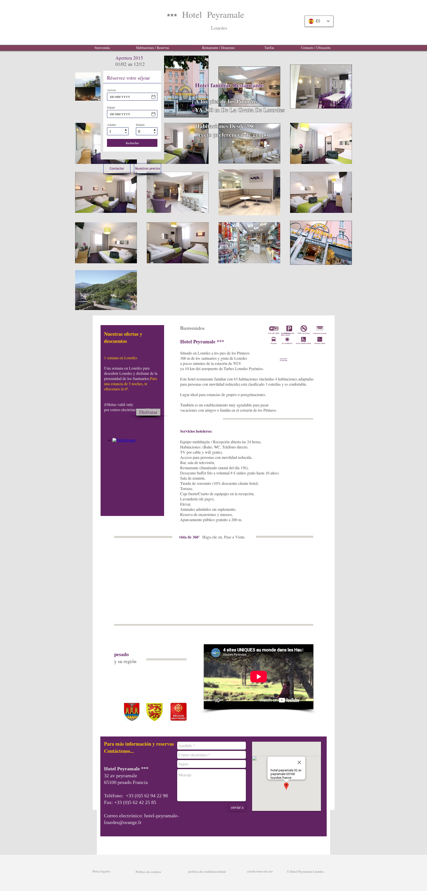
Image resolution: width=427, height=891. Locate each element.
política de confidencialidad (207, 871)
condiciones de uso (260, 871)
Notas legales (101, 871)
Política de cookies (145, 871)
